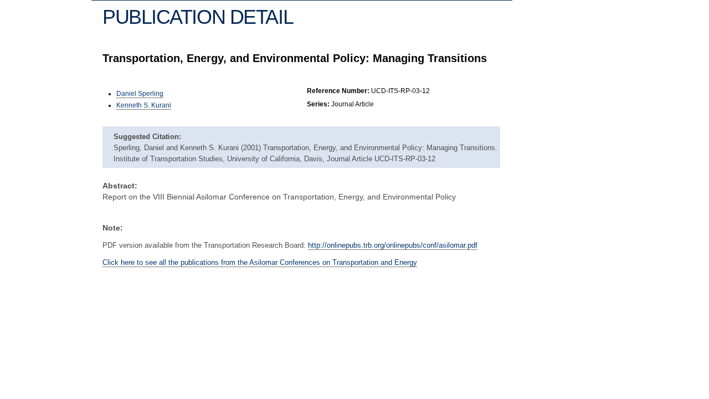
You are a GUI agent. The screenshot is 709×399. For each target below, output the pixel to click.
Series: (318, 104)
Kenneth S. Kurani (143, 105)
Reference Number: (338, 91)
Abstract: (119, 185)
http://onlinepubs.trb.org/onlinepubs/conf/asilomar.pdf (392, 245)
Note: (112, 227)
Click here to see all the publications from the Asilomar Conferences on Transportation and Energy (259, 262)
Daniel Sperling (139, 94)
